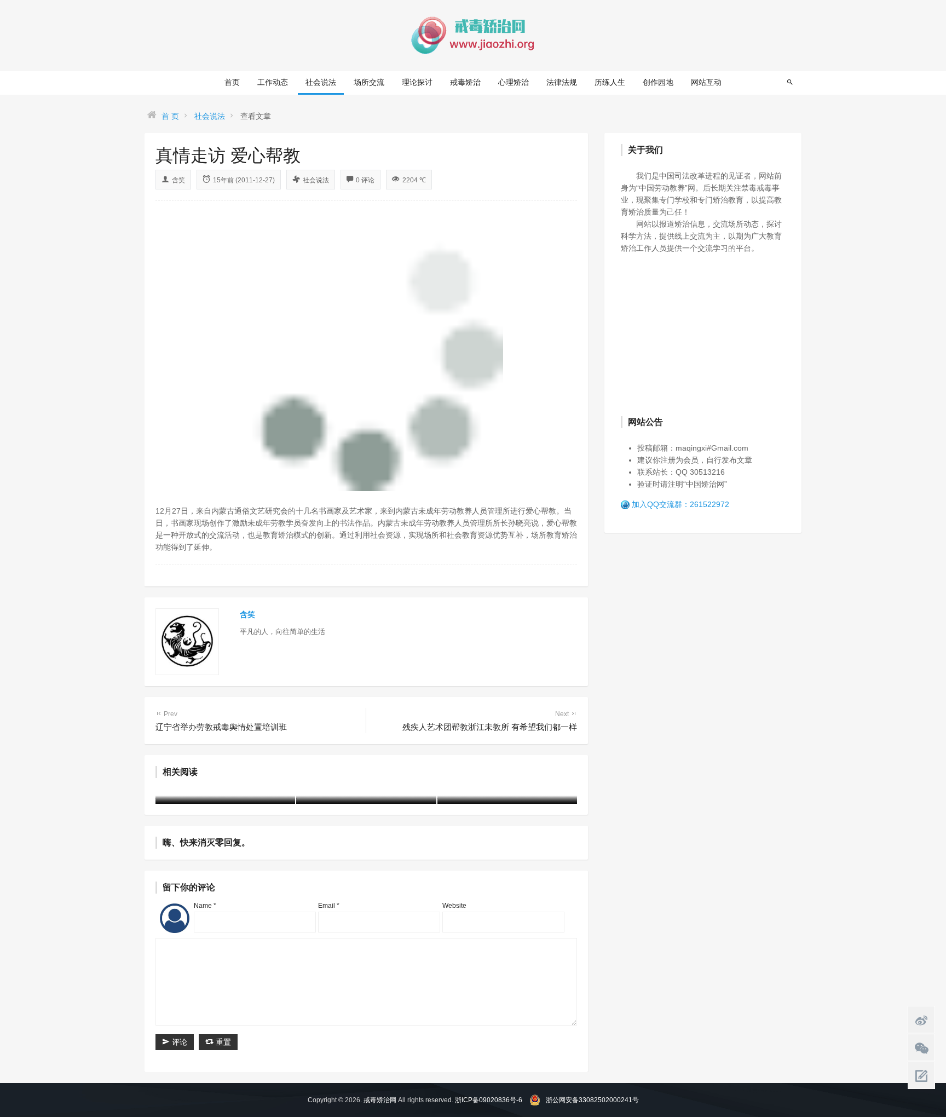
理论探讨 (417, 82)
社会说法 (320, 82)
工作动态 (272, 82)
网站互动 (706, 82)
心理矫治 (513, 82)
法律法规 (561, 82)
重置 (222, 1042)
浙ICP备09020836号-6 (488, 1100)
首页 (232, 82)
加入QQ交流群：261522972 (680, 504)
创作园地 (658, 82)
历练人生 (610, 82)
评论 (178, 1042)
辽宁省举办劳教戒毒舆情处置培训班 (221, 721)
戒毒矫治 (465, 82)
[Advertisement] (703, 333)
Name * (205, 905)
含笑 (178, 180)
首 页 (170, 116)
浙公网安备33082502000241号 (592, 1100)
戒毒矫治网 (380, 1100)
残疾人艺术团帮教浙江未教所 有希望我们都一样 (489, 721)
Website (454, 905)
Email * (328, 905)
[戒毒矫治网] (473, 35)
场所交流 (369, 82)
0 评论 (365, 180)
